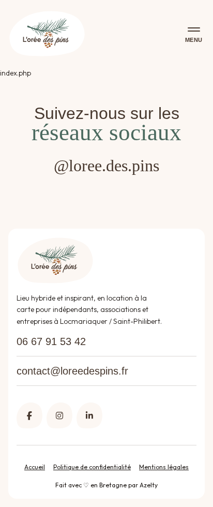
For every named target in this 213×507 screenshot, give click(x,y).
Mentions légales (164, 467)
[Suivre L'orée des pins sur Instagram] (59, 415)
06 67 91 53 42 (51, 341)
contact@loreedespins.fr (72, 371)
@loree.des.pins (106, 165)
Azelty (149, 485)
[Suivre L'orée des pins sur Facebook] (29, 415)
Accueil (34, 467)
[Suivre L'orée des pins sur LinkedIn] (89, 415)
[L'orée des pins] (47, 33)
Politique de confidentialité (92, 467)
